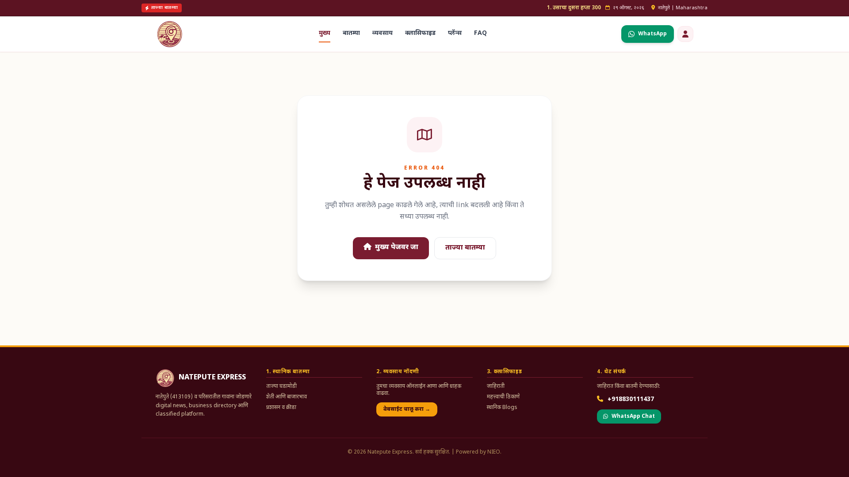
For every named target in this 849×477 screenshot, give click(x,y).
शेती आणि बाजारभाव (286, 397)
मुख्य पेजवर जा (395, 247)
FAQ (480, 33)
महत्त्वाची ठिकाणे (503, 397)
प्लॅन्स (455, 33)
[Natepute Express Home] (170, 34)
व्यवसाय (382, 33)
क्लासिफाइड (420, 33)
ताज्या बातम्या (465, 248)
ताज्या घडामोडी (281, 386)
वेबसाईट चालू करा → (406, 409)
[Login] (685, 34)
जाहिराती (496, 386)
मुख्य (324, 33)
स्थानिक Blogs (502, 407)
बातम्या (351, 33)
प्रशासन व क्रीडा (281, 407)
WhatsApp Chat (633, 416)
